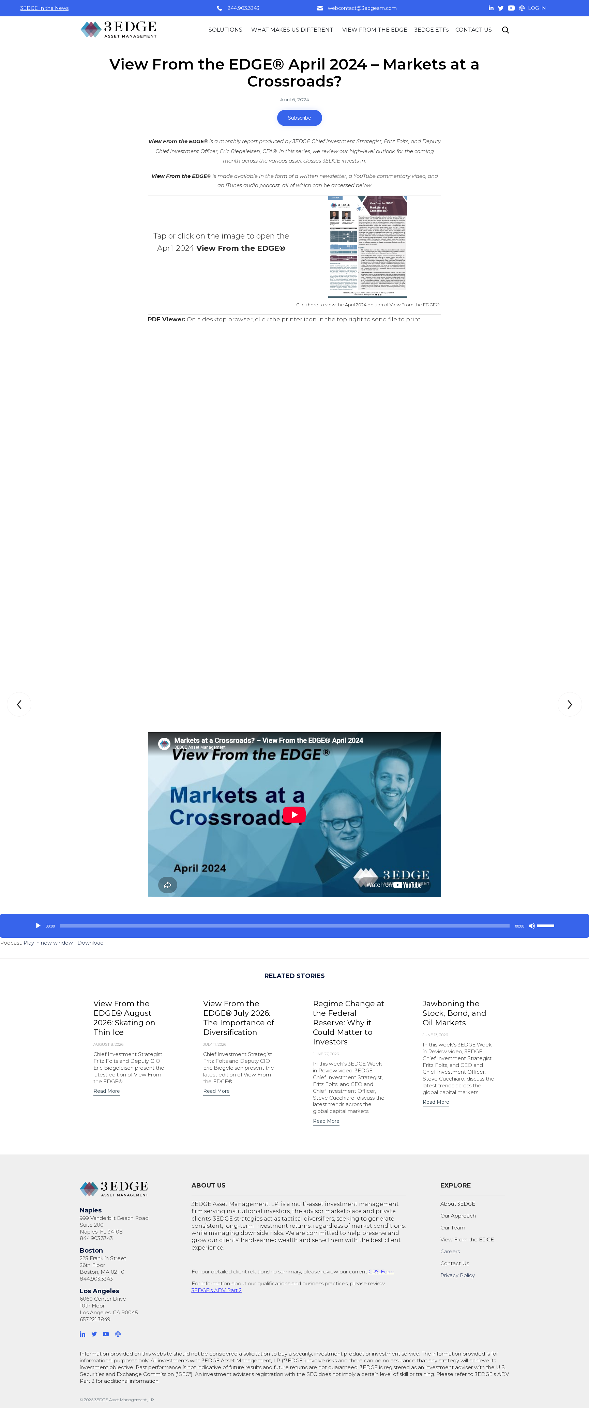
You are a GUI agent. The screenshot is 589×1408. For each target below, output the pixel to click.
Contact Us (454, 1263)
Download (90, 942)
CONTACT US (473, 30)
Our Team (452, 1227)
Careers (450, 1251)
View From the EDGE (467, 1239)
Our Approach (458, 1215)
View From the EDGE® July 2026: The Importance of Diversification (238, 1018)
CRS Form (381, 1271)
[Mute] (531, 925)
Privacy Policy (457, 1275)
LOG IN (537, 8)
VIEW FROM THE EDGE (374, 30)
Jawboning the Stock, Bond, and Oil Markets (454, 1013)
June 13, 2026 (435, 1034)
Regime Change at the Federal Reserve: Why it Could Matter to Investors (348, 1022)
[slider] (546, 925)
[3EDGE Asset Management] (119, 29)
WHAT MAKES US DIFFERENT (292, 30)
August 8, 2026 (108, 1044)
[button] (299, 118)
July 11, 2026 (214, 1044)
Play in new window (48, 942)
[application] (294, 926)
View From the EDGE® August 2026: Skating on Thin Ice (124, 1018)
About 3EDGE (457, 1203)
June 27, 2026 (326, 1054)
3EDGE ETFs (431, 30)
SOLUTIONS (225, 30)
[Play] (38, 925)
